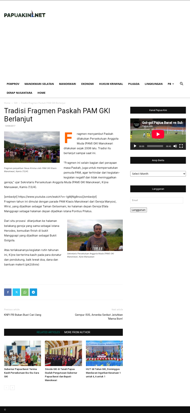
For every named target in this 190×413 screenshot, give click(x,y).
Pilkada (134, 84)
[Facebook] (8, 292)
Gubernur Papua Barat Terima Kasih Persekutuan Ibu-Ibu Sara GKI (21, 373)
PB (169, 84)
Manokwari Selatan (39, 84)
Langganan (138, 210)
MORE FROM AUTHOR (77, 332)
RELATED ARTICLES (48, 332)
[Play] (135, 146)
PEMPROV (13, 84)
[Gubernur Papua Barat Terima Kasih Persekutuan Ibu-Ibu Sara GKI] (22, 353)
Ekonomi (87, 84)
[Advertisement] (95, 52)
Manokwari (67, 84)
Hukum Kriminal (111, 84)
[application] (158, 134)
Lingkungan (154, 84)
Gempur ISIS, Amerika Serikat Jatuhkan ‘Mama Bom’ (99, 316)
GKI (15, 103)
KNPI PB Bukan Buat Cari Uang (22, 314)
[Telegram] (33, 292)
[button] (181, 84)
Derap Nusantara (19, 92)
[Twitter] (16, 292)
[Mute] (175, 146)
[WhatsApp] (25, 292)
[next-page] (12, 387)
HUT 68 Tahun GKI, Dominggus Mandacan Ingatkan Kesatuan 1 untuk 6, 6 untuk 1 (103, 373)
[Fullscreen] (181, 146)
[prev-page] (6, 387)
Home (41, 92)
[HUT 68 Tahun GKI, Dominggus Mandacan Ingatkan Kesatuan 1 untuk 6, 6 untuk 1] (104, 353)
